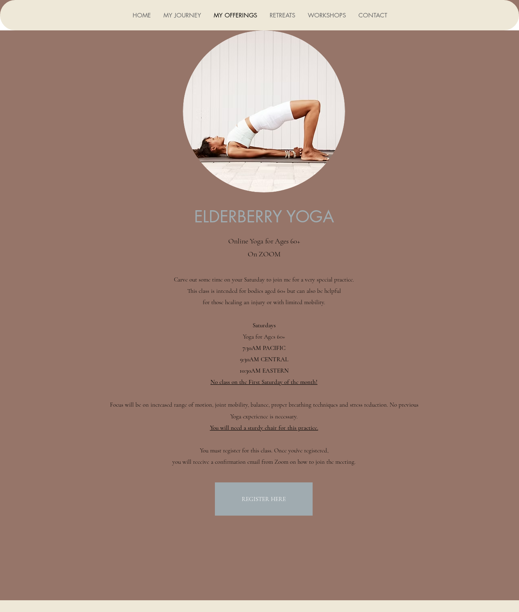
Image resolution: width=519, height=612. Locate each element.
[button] (282, 15)
